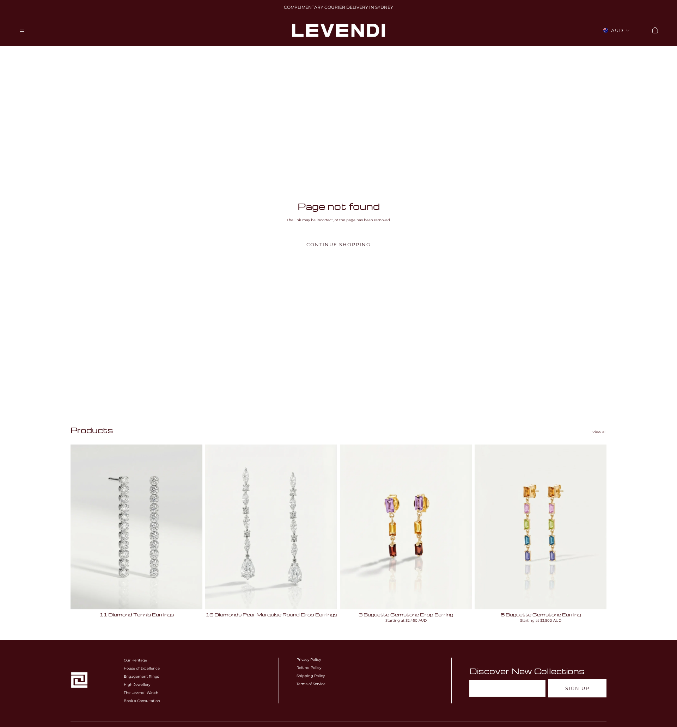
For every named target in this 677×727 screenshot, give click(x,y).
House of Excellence (142, 668)
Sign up (577, 688)
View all (599, 432)
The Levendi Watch (141, 692)
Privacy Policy (309, 659)
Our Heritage (135, 660)
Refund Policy (309, 667)
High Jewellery (137, 684)
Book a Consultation (142, 700)
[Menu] (22, 30)
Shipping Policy (311, 675)
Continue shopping (338, 244)
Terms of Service (311, 684)
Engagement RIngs (141, 676)
